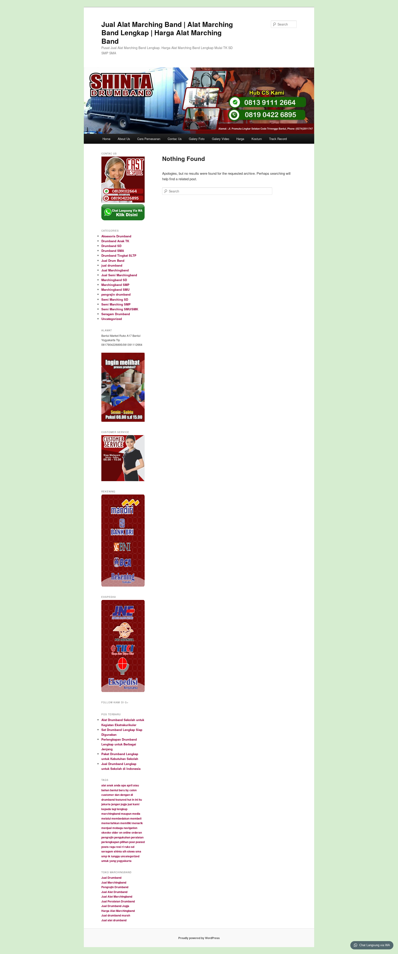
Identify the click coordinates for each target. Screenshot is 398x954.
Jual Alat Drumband (114, 892)
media (136, 813)
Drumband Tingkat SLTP (118, 255)
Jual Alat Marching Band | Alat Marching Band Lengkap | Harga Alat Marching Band (167, 32)
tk (109, 856)
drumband (108, 799)
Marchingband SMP (115, 284)
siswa (131, 851)
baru (122, 790)
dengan (125, 795)
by (127, 790)
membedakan (120, 818)
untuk (105, 861)
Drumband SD (111, 246)
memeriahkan (110, 823)
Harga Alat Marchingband (118, 911)
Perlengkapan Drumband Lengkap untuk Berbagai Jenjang (119, 744)
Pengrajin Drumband (114, 887)
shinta (118, 851)
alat (103, 785)
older (115, 832)
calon (133, 790)
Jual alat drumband (113, 920)
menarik (137, 823)
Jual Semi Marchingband (119, 275)
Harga (240, 139)
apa (123, 785)
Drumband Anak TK (115, 241)
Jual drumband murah (115, 915)
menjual (106, 828)
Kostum (257, 139)
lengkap (122, 809)
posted (140, 842)
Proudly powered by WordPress (199, 938)
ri (123, 847)
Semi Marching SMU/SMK (119, 309)
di (132, 795)
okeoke (106, 832)
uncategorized (130, 856)
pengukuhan (122, 837)
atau (136, 785)
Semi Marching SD (114, 299)
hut (129, 799)
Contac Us (175, 139)
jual (130, 804)
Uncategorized (111, 319)
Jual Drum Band (112, 260)
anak (110, 785)
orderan (137, 832)
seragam (107, 851)
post (132, 842)
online (127, 832)
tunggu (115, 856)
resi (118, 847)
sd (132, 847)
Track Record (278, 139)
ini (136, 799)
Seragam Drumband (115, 314)
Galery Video (220, 139)
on (120, 832)
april (129, 785)
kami (136, 804)
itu (140, 799)
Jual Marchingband (115, 270)
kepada (106, 809)
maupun (126, 813)
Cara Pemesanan (148, 139)
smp (104, 856)
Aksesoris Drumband (116, 236)
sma (138, 851)
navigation (130, 828)
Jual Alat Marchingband (116, 896)
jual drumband (111, 265)
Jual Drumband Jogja (115, 906)
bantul (114, 790)
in (133, 799)
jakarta (106, 804)
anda (117, 785)
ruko (127, 847)
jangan (115, 804)
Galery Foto (197, 139)
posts (105, 847)
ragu (112, 847)
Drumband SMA (112, 250)
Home (106, 139)
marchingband (110, 813)
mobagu (117, 828)
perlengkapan (110, 842)
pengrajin (107, 837)
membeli (135, 818)
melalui (106, 818)
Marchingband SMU (115, 289)
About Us (124, 139)
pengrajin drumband (116, 294)
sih (124, 851)
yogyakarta (124, 861)
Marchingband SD (114, 280)
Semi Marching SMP (116, 304)
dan (117, 795)
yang (112, 861)
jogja (124, 804)
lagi (114, 809)
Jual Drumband (111, 877)
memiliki (125, 823)
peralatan (137, 837)
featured (120, 799)
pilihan (124, 842)
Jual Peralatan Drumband (118, 901)
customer (107, 795)
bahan (105, 790)
